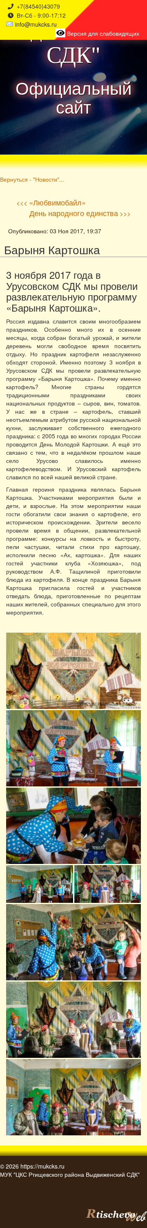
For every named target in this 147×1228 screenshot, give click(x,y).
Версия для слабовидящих (102, 33)
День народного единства (73, 212)
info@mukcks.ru (36, 24)
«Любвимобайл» (57, 202)
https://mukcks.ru (42, 1166)
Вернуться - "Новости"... (32, 179)
